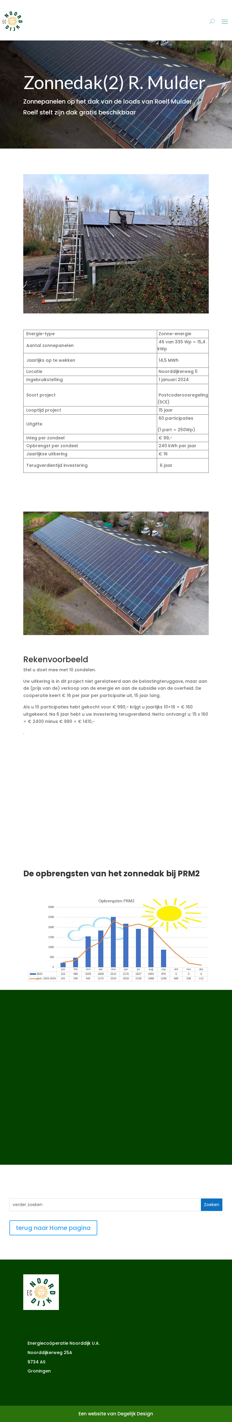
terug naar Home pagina (53, 1228)
